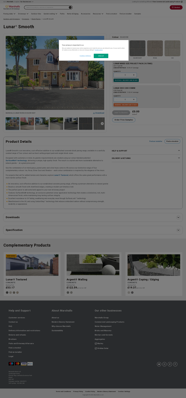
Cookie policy (99, 50)
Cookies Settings (85, 56)
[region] (94, 50)
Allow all (101, 56)
